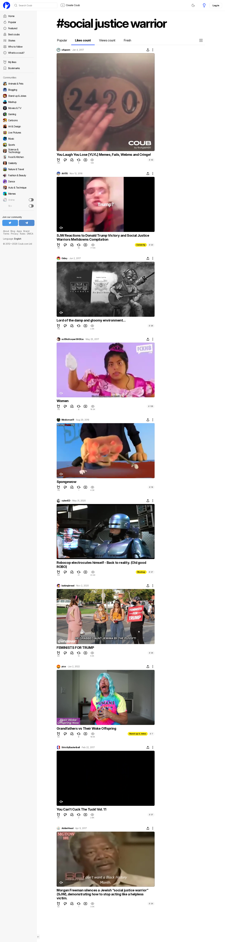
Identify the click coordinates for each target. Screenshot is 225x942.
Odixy (64, 258)
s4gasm (66, 50)
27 (151, 572)
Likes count (83, 40)
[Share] (148, 50)
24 (151, 903)
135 (150, 406)
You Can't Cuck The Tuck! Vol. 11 (81, 809)
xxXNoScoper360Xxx (73, 339)
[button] (201, 40)
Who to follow (15, 46)
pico (64, 666)
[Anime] (18, 200)
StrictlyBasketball (71, 747)
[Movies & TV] (18, 108)
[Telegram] (27, 223)
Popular (12, 22)
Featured (12, 28)
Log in (216, 5)
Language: (12, 238)
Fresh (127, 40)
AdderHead (67, 828)
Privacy (14, 233)
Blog (13, 231)
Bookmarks (14, 68)
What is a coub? (16, 52)
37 (151, 814)
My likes (12, 62)
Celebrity (140, 245)
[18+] (31, 205)
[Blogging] (18, 90)
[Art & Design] (18, 126)
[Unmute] (61, 228)
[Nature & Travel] (18, 169)
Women (63, 401)
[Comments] (72, 160)
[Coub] (6, 5)
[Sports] (18, 145)
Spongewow (66, 482)
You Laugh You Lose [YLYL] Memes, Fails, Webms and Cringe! (104, 155)
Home (11, 16)
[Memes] (18, 194)
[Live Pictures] (18, 132)
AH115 (65, 173)
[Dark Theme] (193, 5)
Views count (107, 40)
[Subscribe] (31, 199)
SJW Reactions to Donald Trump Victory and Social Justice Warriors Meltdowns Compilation (103, 237)
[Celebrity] (18, 163)
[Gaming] (18, 114)
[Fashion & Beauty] (18, 175)
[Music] (18, 139)
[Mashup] (18, 102)
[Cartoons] (18, 120)
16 (151, 487)
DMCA (30, 233)
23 (151, 245)
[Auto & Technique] (18, 188)
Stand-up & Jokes (137, 734)
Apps (19, 231)
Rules (22, 233)
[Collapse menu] (38, 937)
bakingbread (68, 586)
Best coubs (14, 34)
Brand (26, 231)
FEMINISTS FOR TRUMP (75, 648)
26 (151, 325)
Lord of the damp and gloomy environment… (91, 320)
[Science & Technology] (18, 151)
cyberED (66, 501)
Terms (6, 233)
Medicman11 (68, 420)
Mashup (141, 572)
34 (151, 653)
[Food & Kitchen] (18, 157)
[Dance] (18, 181)
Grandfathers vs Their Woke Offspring (86, 728)
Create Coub (73, 5)
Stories (11, 40)
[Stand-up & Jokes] (18, 96)
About (6, 231)
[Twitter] (10, 223)
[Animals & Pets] (18, 84)
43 (151, 160)
